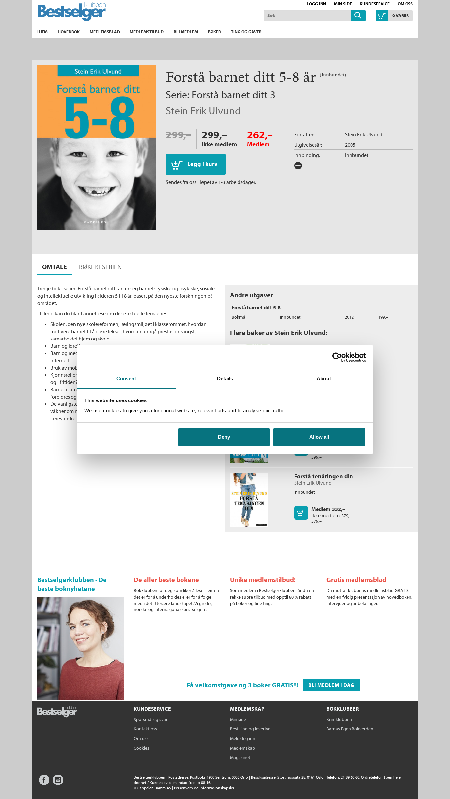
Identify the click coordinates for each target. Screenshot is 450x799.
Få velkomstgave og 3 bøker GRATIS (240, 685)
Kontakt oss (145, 729)
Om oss (405, 3)
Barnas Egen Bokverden (349, 729)
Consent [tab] (126, 378)
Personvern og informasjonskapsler (204, 787)
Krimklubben (339, 719)
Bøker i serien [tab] (100, 266)
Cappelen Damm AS (154, 787)
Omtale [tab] (54, 266)
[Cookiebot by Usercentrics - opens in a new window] (337, 357)
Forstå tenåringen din (323, 476)
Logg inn (316, 3)
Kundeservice (375, 3)
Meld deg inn (242, 738)
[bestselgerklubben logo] (57, 712)
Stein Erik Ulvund (203, 110)
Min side (343, 3)
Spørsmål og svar (151, 719)
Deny (224, 437)
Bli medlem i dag (331, 685)
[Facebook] (44, 783)
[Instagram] (58, 783)
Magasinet (240, 757)
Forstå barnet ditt (230, 94)
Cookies (141, 748)
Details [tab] (225, 378)
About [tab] (324, 378)
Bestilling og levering (250, 729)
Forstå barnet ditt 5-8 (256, 307)
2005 (350, 144)
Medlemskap (242, 748)
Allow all (319, 437)
